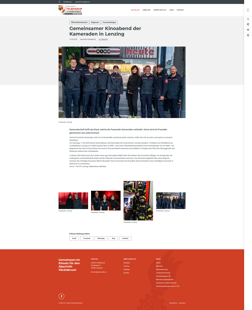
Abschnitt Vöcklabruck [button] (82, 2)
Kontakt (180, 10)
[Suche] (248, 19)
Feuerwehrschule (162, 269)
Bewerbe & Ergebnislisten (164, 279)
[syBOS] (248, 29)
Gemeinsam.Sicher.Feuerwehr (166, 283)
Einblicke (127, 269)
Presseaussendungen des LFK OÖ (167, 286)
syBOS (158, 263)
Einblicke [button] (146, 10)
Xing (113, 238)
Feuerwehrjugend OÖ (163, 276)
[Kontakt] (248, 24)
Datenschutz (173, 303)
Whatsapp (101, 238)
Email (74, 238)
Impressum (182, 303)
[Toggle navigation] (248, 10)
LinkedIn (125, 238)
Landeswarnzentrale (163, 273)
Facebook (86, 238)
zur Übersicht (103, 39)
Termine (126, 266)
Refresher (159, 266)
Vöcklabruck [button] (67, 2)
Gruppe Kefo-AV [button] (160, 10)
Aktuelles (127, 263)
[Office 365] (248, 35)
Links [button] (171, 10)
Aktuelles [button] (135, 10)
